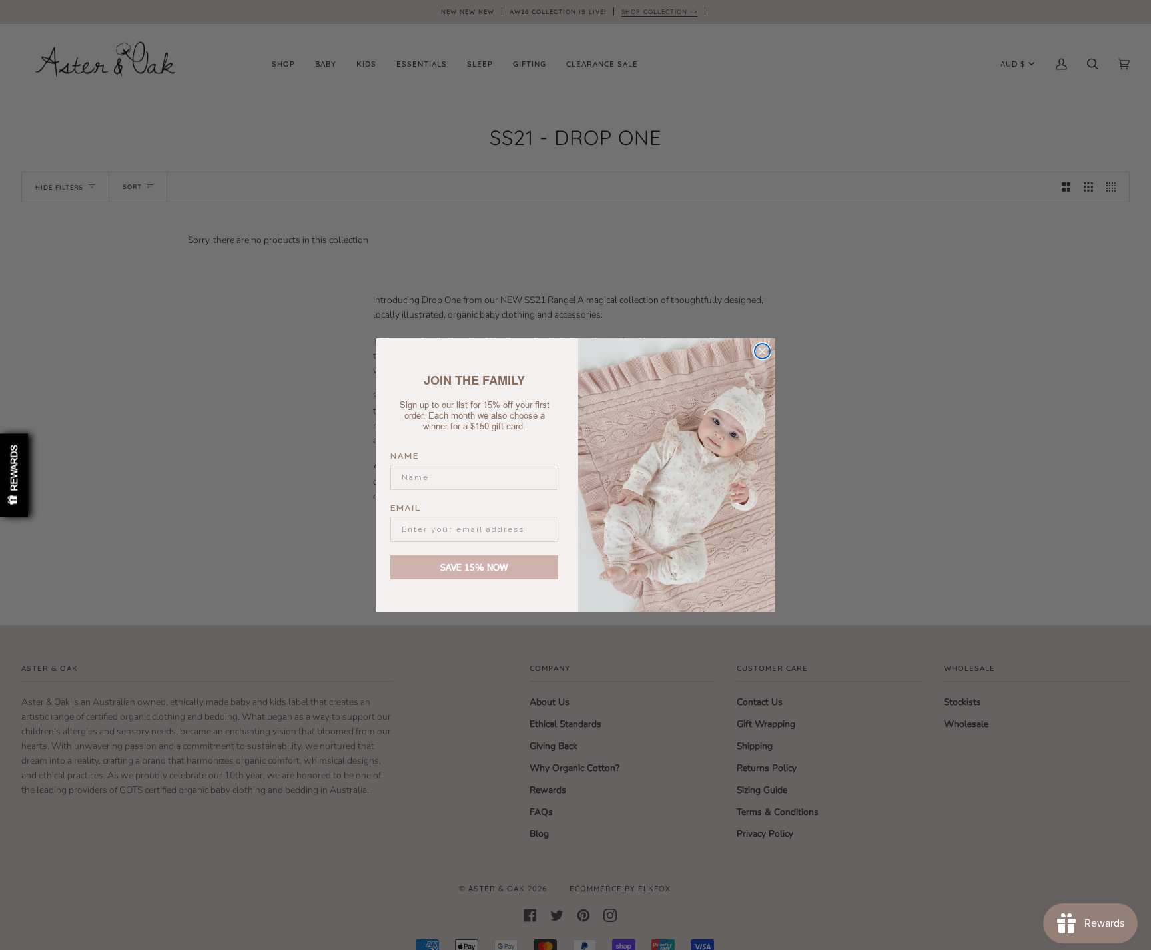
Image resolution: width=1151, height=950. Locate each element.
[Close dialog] (762, 351)
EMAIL (405, 508)
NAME (404, 456)
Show (14, 475)
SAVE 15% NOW (474, 567)
